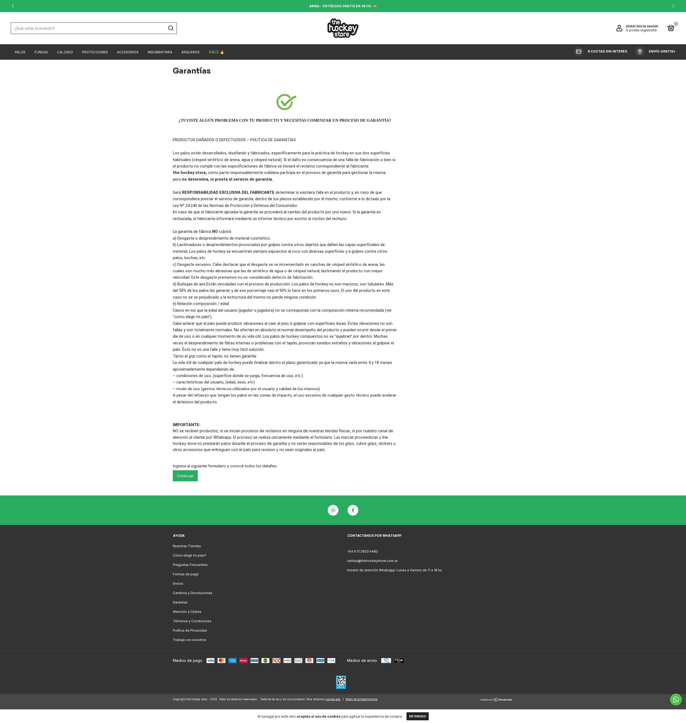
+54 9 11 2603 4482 (362, 551)
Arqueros (190, 52)
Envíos (178, 584)
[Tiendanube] (496, 700)
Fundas (41, 52)
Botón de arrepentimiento (362, 699)
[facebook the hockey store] (353, 510)
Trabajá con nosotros (189, 640)
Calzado (65, 52)
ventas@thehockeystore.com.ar (372, 561)
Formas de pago (186, 574)
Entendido (417, 716)
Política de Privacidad (190, 630)
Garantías (180, 602)
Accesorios (128, 52)
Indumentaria (160, 52)
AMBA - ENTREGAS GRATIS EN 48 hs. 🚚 (343, 6)
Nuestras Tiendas (187, 546)
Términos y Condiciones (192, 621)
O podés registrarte (641, 30)
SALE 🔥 (216, 52)
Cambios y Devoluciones (192, 593)
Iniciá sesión (647, 26)
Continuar (185, 476)
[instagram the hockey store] (333, 510)
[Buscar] (170, 28)
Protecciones (95, 52)
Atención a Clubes (187, 612)
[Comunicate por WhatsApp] (676, 700)
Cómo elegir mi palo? (189, 555)
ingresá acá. (333, 699)
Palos (20, 52)
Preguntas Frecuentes (190, 565)
